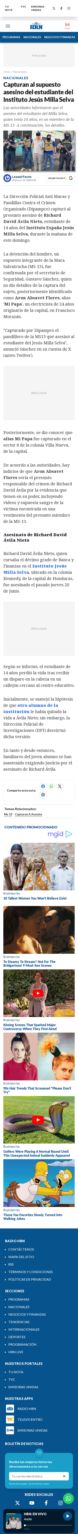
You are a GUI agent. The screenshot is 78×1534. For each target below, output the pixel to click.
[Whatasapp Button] (68, 1498)
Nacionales (20, 71)
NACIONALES (32, 37)
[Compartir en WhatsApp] (51, 786)
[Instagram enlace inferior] (60, 1502)
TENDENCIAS (19, 1322)
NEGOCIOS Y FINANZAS (59, 37)
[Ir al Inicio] (36, 26)
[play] (67, 1516)
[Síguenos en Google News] (43, 794)
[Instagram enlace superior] (69, 8)
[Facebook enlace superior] (61, 8)
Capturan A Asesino (28, 814)
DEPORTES (16, 1337)
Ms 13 (8, 814)
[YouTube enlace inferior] (31, 1502)
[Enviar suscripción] (65, 1476)
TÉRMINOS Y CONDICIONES (30, 1272)
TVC (23, 6)
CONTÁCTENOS (21, 1249)
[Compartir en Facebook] (43, 786)
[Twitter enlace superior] (54, 8)
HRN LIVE (15, 1352)
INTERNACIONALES (24, 1329)
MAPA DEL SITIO (21, 1257)
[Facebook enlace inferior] (46, 1502)
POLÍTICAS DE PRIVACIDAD (29, 1279)
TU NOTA (8, 8)
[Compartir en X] (59, 786)
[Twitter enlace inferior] (17, 1502)
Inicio (6, 71)
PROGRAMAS (11, 37)
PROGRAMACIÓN (22, 1344)
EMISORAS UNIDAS (37, 8)
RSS (11, 1264)
